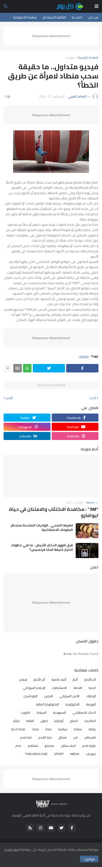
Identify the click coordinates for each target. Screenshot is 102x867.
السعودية (59, 712)
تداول (44, 721)
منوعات (70, 57)
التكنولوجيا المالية (47, 704)
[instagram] (41, 828)
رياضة (92, 729)
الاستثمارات (59, 688)
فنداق (62, 737)
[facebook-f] (72, 828)
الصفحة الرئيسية (88, 57)
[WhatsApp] (27, 368)
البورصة (91, 704)
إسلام (23, 679)
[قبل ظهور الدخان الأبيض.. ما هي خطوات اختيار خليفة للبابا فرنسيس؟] (87, 550)
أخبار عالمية (58, 679)
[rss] (30, 828)
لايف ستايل (68, 746)
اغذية (92, 688)
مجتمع (49, 746)
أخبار (75, 679)
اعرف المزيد (12, 849)
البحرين (48, 696)
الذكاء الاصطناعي (84, 712)
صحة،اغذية (18, 729)
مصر (18, 746)
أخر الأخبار (39, 679)
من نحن (93, 17)
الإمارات (91, 696)
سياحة (78, 729)
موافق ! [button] (89, 859)
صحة (48, 729)
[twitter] (61, 828)
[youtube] (51, 828)
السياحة (41, 712)
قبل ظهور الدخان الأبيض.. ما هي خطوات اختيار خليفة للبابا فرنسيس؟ (42, 547)
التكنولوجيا (72, 704)
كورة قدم (89, 746)
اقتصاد (77, 688)
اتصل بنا (77, 17)
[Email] (17, 368)
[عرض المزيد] (8, 368)
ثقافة (30, 721)
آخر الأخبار (90, 679)
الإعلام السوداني (34, 688)
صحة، (35, 729)
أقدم (9, 398)
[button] (96, 6)
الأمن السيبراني (69, 696)
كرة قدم (26, 737)
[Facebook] (82, 368)
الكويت (25, 712)
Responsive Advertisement (51, 36)
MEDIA (74, 754)
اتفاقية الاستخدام (54, 17)
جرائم (16, 721)
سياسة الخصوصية (25, 17)
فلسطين (90, 737)
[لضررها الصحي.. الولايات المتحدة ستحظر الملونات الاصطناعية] (87, 530)
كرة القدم (45, 737)
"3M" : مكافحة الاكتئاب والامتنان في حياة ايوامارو (53, 512)
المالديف (90, 721)
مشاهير (33, 746)
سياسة (62, 729)
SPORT (59, 754)
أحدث (92, 398)
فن (75, 737)
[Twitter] (49, 368)
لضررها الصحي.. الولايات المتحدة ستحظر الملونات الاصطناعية (42, 527)
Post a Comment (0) (51, 385)
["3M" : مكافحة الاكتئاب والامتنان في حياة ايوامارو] (51, 476)
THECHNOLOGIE (36, 754)
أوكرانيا (58, 721)
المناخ (74, 721)
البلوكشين (30, 696)
